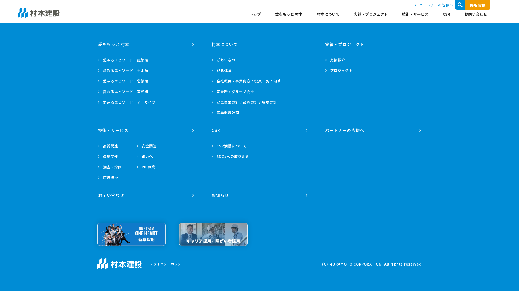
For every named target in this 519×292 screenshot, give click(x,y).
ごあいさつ (226, 59)
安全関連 (149, 145)
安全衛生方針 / (247, 102)
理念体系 (224, 70)
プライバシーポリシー (167, 263)
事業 (228, 112)
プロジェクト (341, 70)
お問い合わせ (475, 14)
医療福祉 (110, 177)
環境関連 (110, 156)
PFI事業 (148, 167)
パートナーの (344, 130)
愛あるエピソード (125, 59)
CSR (446, 14)
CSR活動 (232, 145)
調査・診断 (112, 167)
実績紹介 (337, 59)
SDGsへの (233, 156)
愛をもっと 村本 (288, 14)
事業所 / (235, 91)
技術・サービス (415, 14)
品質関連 (110, 145)
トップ (255, 14)
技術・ (113, 130)
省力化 (147, 156)
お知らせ (220, 195)
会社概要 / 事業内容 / (249, 81)
